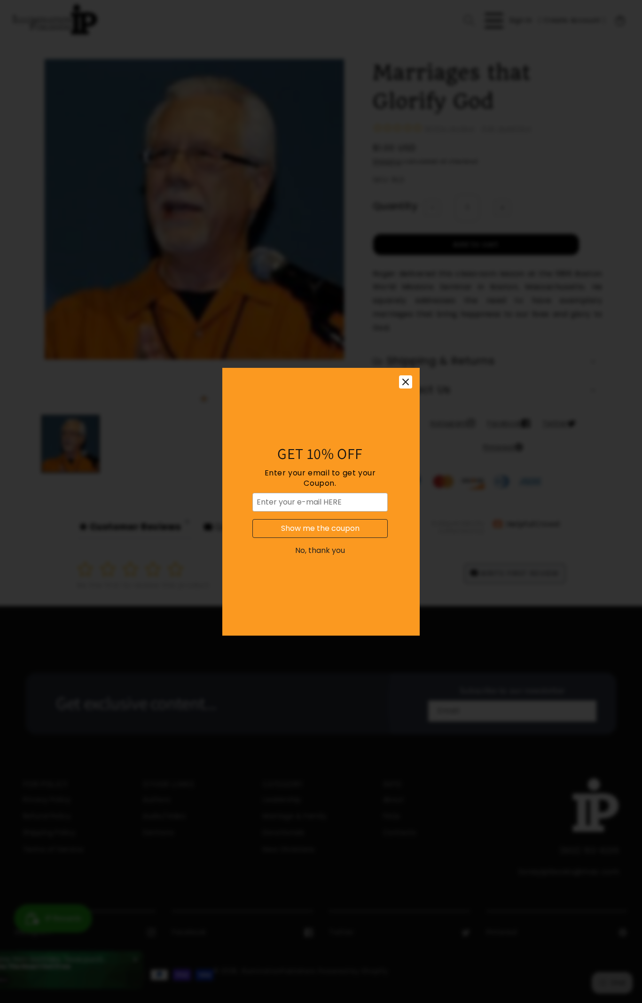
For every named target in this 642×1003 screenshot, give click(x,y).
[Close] (405, 382)
